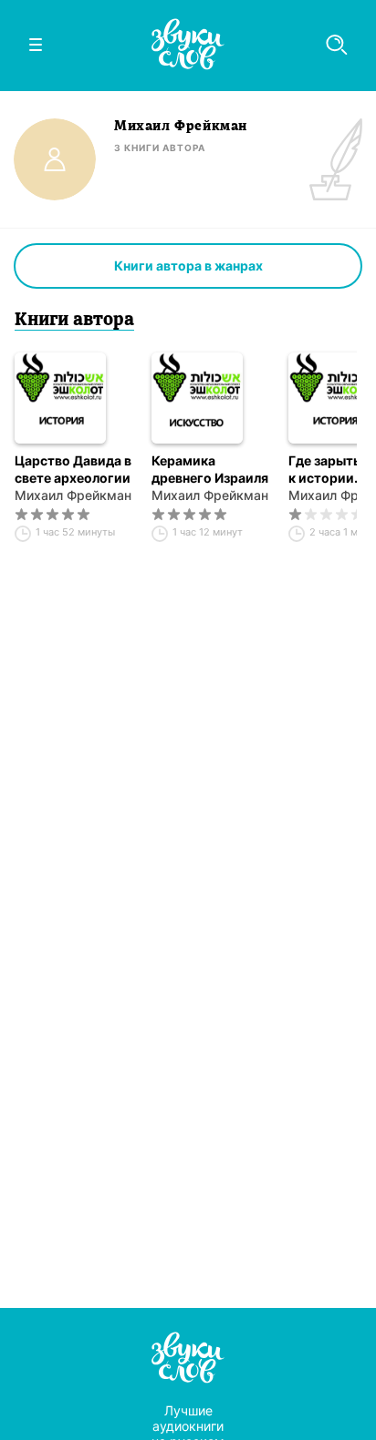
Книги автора (74, 320)
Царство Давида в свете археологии (73, 469)
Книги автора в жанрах (188, 265)
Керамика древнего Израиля (209, 469)
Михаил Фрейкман (73, 495)
